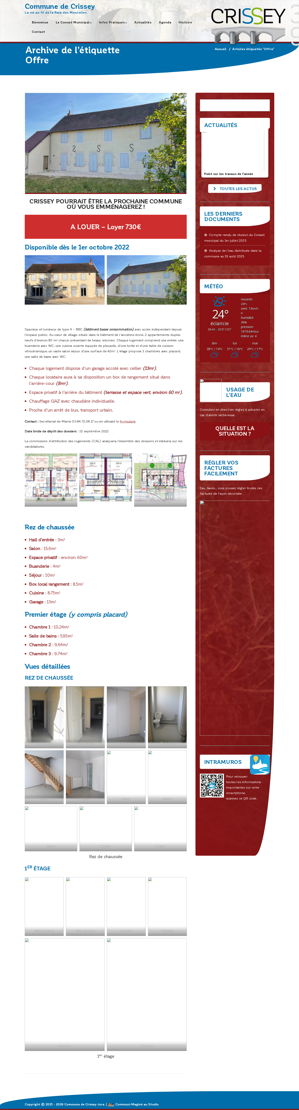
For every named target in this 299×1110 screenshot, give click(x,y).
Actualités (142, 22)
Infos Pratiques (112, 22)
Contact (38, 31)
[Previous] (209, 152)
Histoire (185, 22)
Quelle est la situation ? (234, 431)
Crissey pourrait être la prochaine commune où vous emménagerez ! (106, 203)
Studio (153, 1104)
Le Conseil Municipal (73, 22)
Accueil (220, 49)
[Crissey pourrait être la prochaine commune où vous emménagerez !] (105, 143)
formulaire (127, 421)
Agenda (165, 22)
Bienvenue (40, 22)
